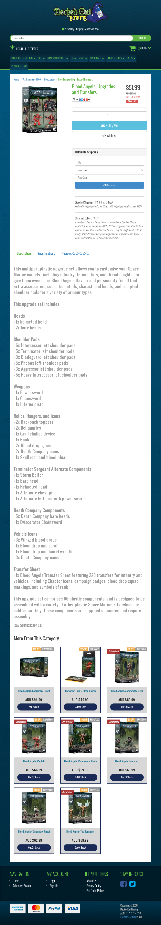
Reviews (67, 253)
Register (33, 49)
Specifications (46, 253)
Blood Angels (49, 79)
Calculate (111, 185)
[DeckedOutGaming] (80, 12)
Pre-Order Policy (95, 890)
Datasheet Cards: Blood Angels (80, 691)
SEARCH (142, 38)
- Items (141, 48)
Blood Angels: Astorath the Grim (127, 691)
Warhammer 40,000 (32, 79)
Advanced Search (22, 886)
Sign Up (54, 886)
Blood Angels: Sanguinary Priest (34, 831)
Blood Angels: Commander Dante (80, 761)
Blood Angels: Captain (34, 761)
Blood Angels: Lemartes (127, 761)
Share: (76, 99)
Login (19, 49)
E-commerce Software (128, 917)
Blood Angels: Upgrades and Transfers (75, 79)
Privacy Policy (93, 886)
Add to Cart (34, 707)
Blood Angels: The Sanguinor (80, 831)
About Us (91, 881)
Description (24, 253)
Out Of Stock (127, 707)
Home (16, 79)
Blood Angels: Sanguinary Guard (34, 691)
